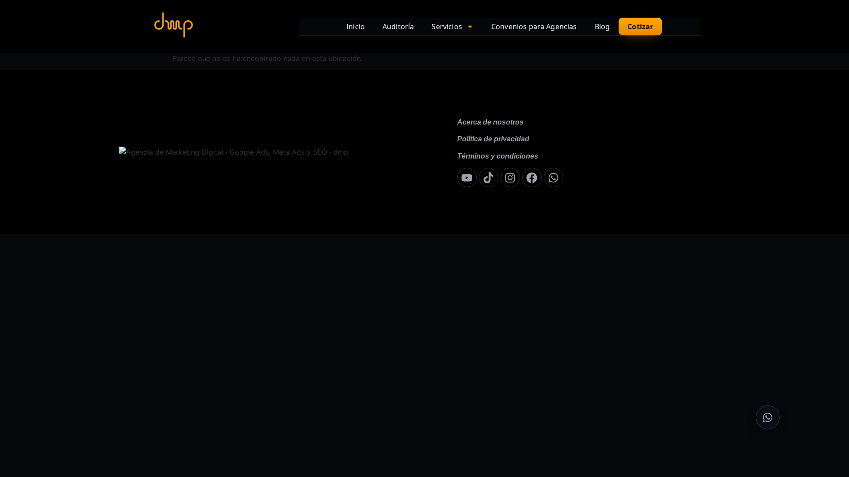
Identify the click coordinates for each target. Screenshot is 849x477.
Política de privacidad (493, 139)
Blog (602, 26)
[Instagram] (510, 177)
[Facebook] (532, 177)
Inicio (355, 26)
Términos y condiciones (497, 156)
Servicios (447, 26)
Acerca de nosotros (490, 122)
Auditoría (398, 26)
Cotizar (640, 26)
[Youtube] (467, 177)
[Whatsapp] (553, 177)
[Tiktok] (488, 177)
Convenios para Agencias (534, 26)
